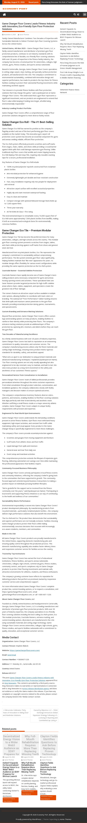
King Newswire (10, 683)
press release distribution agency (36, 688)
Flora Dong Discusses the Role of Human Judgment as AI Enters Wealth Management (72, 65)
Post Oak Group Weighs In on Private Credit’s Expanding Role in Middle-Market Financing (72, 75)
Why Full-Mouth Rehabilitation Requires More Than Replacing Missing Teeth (30, 745)
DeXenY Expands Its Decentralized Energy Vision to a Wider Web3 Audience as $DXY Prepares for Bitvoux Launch (11, 745)
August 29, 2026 (28, 757)
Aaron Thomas (24, 35)
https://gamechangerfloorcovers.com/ (25, 650)
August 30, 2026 (9, 757)
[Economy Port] (4, 14)
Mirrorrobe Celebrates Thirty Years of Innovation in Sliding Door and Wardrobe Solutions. (15, 712)
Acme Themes (65, 819)
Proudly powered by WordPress (28, 819)
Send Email (11, 655)
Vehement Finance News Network (9, 800)
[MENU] (84, 14)
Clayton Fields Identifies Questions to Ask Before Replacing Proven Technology (49, 745)
